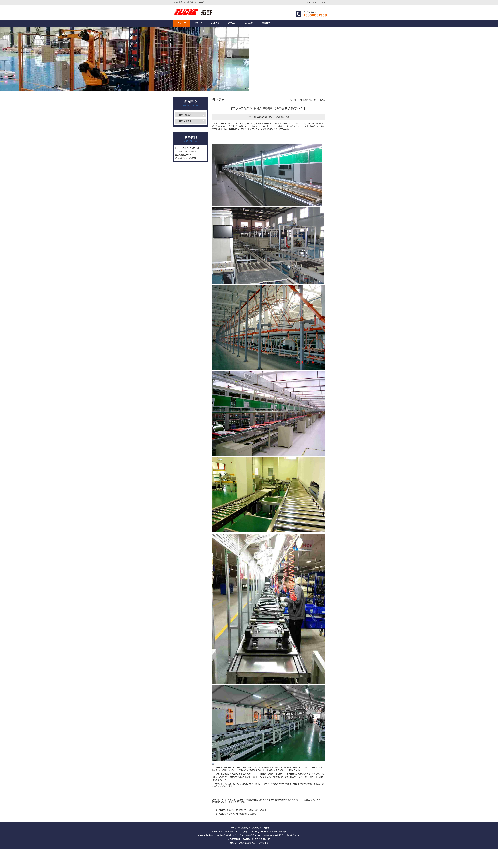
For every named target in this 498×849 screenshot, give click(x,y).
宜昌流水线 (279, 117)
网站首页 (181, 23)
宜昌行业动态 (185, 114)
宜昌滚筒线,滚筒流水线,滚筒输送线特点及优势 (238, 814)
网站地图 (266, 839)
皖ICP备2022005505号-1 (257, 843)
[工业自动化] (204, 12)
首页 (300, 100)
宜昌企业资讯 (185, 121)
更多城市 (249, 839)
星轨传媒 (243, 843)
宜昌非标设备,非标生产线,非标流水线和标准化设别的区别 (242, 810)
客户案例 (249, 23)
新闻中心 (232, 23)
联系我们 (266, 23)
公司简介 (198, 23)
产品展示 (215, 23)
